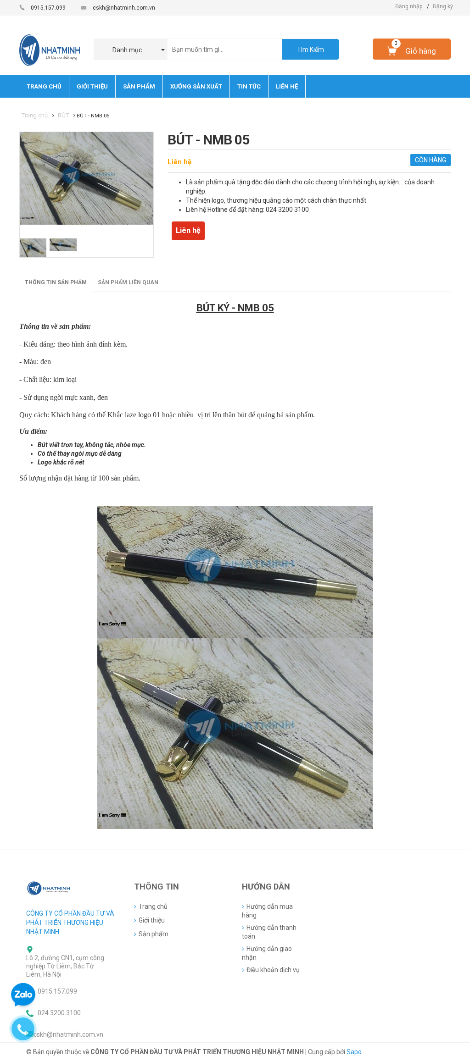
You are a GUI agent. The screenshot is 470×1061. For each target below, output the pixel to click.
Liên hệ (179, 162)
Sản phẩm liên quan (128, 282)
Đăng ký (443, 6)
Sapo (354, 1051)
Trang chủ (153, 906)
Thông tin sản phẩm (56, 282)
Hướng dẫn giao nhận (267, 953)
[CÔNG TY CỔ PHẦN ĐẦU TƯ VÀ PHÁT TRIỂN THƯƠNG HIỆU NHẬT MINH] (49, 888)
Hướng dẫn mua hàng (267, 911)
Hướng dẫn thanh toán (269, 932)
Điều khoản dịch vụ (273, 969)
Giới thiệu (152, 920)
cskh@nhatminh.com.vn (124, 8)
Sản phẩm (153, 934)
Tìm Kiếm (310, 49)
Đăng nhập (408, 6)
